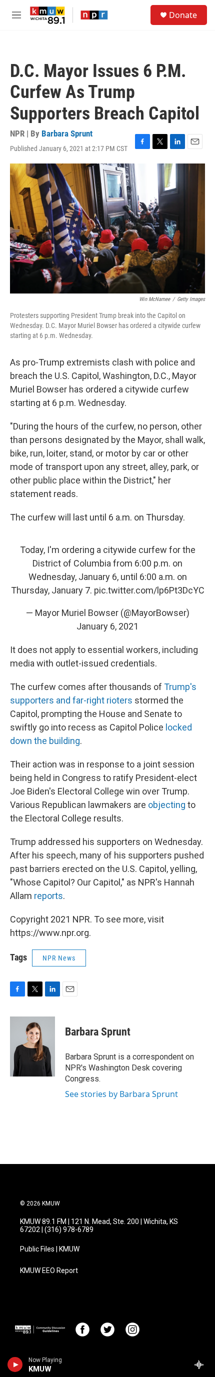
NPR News (59, 958)
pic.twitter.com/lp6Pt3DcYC (149, 590)
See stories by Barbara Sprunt (121, 1094)
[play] (15, 1365)
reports (48, 895)
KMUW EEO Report (49, 1270)
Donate (183, 15)
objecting (167, 805)
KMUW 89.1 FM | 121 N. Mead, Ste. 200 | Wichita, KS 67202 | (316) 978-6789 (99, 1226)
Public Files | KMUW (50, 1249)
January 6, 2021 (107, 626)
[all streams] (201, 1364)
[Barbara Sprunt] (32, 1046)
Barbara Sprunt (67, 133)
